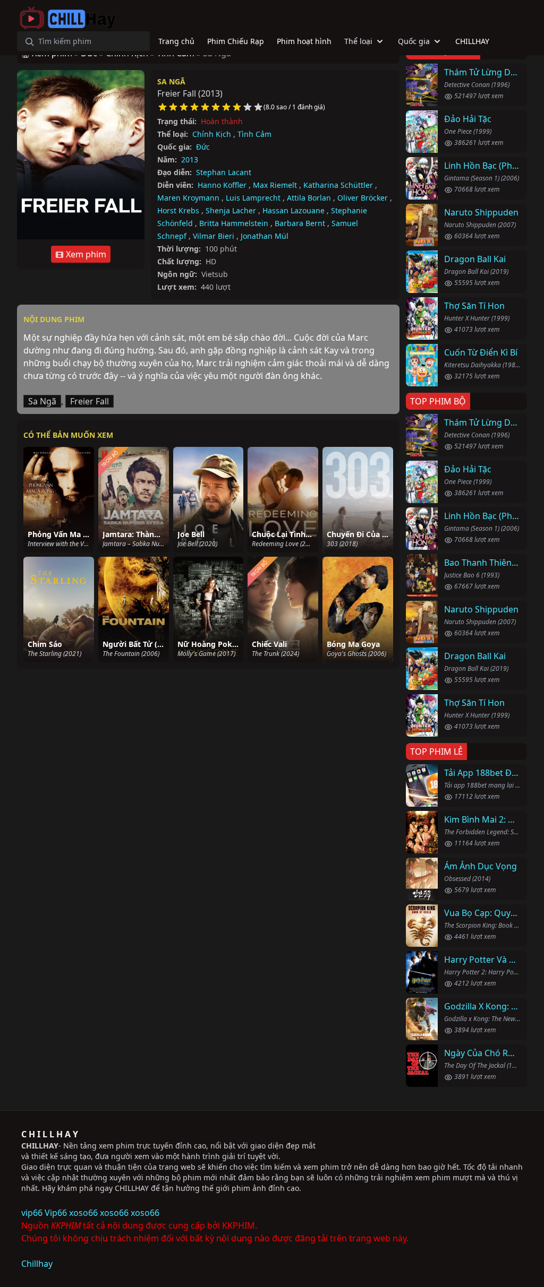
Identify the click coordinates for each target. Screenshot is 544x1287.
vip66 (31, 1213)
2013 (189, 159)
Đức (203, 147)
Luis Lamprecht (253, 198)
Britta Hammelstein (233, 223)
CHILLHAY (39, 1146)
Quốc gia (414, 41)
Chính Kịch (211, 134)
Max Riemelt (275, 185)
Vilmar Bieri (213, 236)
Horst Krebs (178, 210)
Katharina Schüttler (338, 185)
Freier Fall (89, 401)
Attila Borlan (309, 198)
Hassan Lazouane (293, 210)
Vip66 (56, 1213)
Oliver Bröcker (362, 198)
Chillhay (37, 1263)
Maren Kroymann (188, 198)
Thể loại (358, 41)
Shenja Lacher (231, 210)
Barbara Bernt (300, 223)
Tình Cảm (254, 134)
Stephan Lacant (223, 172)
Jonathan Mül (264, 236)
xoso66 (83, 1213)
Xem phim (85, 254)
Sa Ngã (171, 81)
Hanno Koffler (222, 185)
